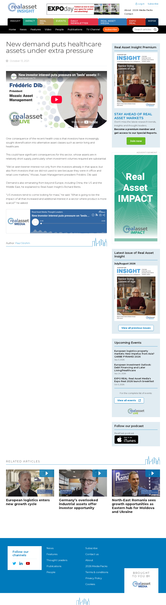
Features (35, 29)
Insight (15, 20)
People (59, 29)
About (127, 10)
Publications (75, 29)
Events (61, 20)
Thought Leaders (57, 560)
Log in (141, 4)
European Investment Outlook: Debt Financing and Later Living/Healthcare (132, 369)
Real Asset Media (108, 22)
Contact (128, 13)
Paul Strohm (22, 243)
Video (48, 29)
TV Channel (93, 29)
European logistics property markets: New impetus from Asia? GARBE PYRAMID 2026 (134, 355)
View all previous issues (136, 327)
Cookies (90, 584)
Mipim (152, 20)
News (23, 29)
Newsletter (79, 22)
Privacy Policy (93, 578)
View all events (126, 400)
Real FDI (43, 22)
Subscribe (153, 4)
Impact (30, 20)
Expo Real (132, 22)
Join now (136, 140)
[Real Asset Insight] (22, 7)
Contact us (92, 554)
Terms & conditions (96, 572)
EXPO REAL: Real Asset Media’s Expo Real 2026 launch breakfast (134, 381)
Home (12, 29)
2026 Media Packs (142, 10)
